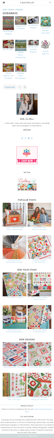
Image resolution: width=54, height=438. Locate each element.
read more (27, 129)
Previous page (10, 87)
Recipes (11, 9)
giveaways (19, 9)
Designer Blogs (32, 436)
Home (5, 9)
